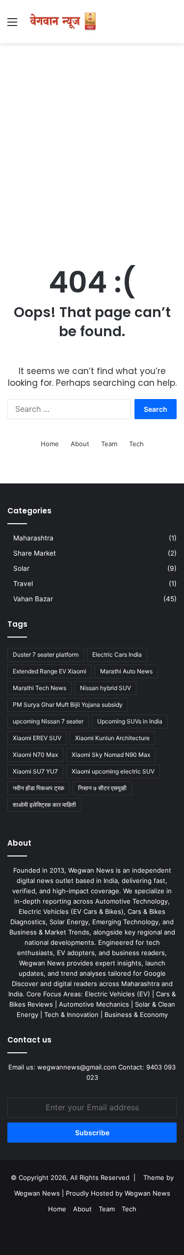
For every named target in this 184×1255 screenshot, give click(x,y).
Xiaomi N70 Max (35, 754)
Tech (136, 444)
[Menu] (12, 25)
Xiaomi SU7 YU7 (35, 771)
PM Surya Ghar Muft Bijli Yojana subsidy (68, 704)
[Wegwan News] (64, 21)
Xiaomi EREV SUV (37, 738)
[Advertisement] (92, 145)
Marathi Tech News (39, 688)
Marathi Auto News (126, 671)
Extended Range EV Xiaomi (49, 671)
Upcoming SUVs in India (129, 721)
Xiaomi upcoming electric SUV (113, 771)
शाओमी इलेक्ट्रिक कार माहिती (44, 804)
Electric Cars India (117, 654)
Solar (21, 568)
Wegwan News (147, 1193)
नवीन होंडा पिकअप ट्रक (38, 788)
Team (109, 444)
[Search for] (172, 25)
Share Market (34, 553)
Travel (23, 583)
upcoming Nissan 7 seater (48, 721)
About (80, 444)
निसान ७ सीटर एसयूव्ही (102, 788)
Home (50, 444)
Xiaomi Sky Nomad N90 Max (111, 754)
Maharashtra (33, 538)
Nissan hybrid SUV (105, 688)
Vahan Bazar (33, 599)
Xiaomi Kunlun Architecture (112, 738)
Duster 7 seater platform (46, 654)
